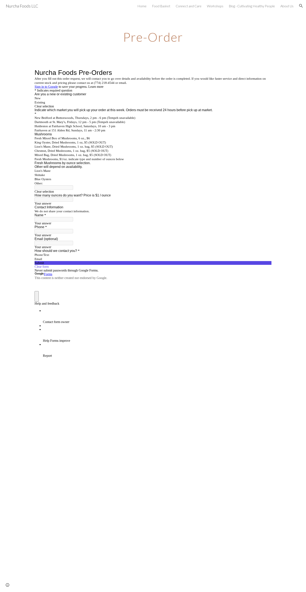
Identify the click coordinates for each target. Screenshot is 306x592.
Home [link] (142, 6)
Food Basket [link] (161, 6)
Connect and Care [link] (189, 6)
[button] (301, 6)
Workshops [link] (215, 6)
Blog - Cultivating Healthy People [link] (252, 6)
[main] (153, 36)
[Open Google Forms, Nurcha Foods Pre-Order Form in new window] (265, 72)
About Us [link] (287, 6)
